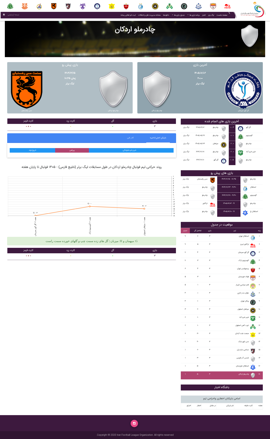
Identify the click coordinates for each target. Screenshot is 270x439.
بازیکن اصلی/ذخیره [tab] (158, 138)
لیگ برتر (211, 15)
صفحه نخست (222, 15)
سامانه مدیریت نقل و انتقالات (149, 15)
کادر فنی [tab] (130, 138)
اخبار (203, 15)
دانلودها (166, 15)
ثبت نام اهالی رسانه (127, 15)
